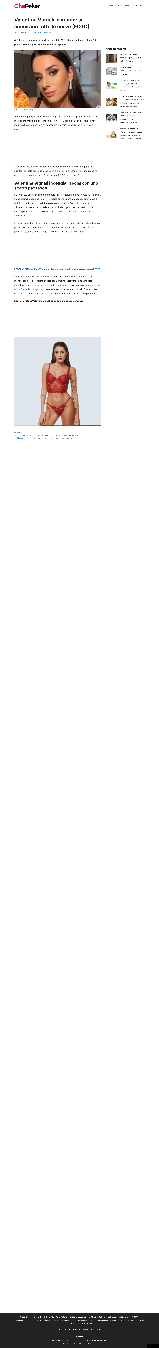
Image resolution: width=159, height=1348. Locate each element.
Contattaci (97, 1329)
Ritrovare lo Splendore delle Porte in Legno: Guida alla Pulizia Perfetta (131, 57)
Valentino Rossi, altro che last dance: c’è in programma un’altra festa (47, 435)
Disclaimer (91, 1343)
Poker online (123, 6)
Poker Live (137, 6)
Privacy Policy (79, 1343)
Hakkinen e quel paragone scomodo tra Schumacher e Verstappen (46, 438)
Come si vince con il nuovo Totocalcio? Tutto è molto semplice (131, 70)
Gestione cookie (152, 1346)
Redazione (67, 1343)
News (111, 6)
